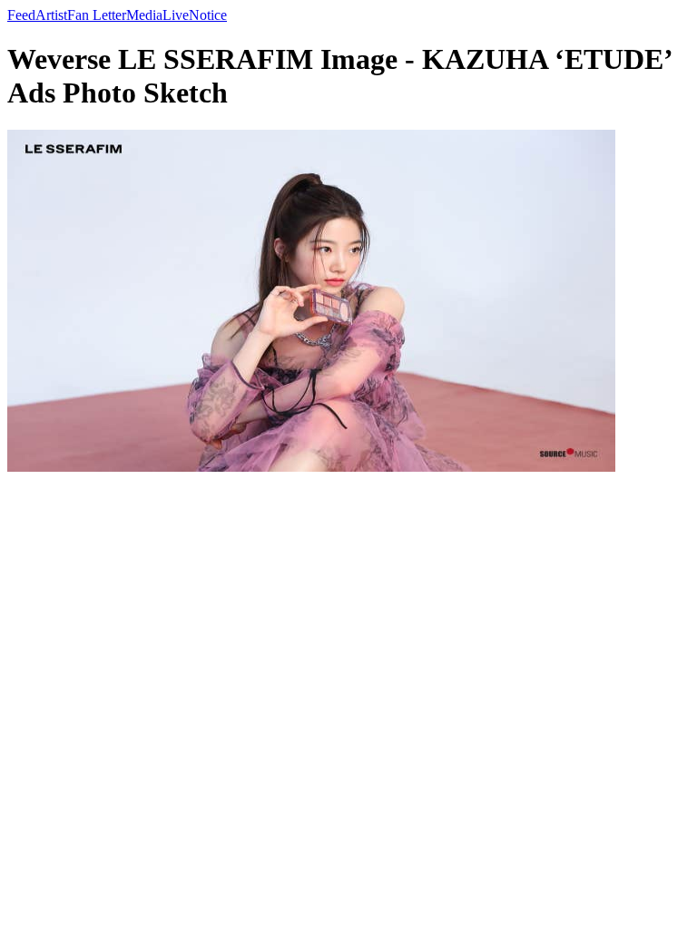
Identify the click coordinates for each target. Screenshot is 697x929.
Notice (208, 15)
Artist (51, 15)
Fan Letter (96, 15)
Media (144, 15)
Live (175, 15)
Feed (21, 15)
